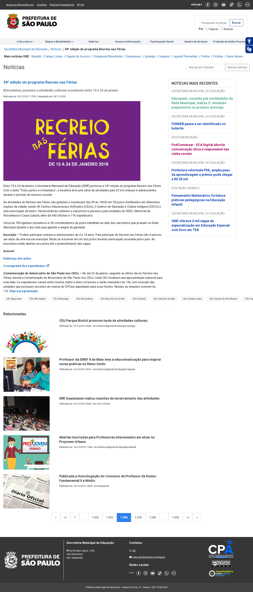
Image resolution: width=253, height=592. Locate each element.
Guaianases (133, 56)
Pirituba (218, 56)
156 (134, 550)
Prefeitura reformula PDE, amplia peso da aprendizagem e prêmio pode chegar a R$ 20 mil (202, 174)
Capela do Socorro (78, 56)
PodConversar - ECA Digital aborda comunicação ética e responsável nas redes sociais (200, 149)
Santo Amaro (235, 56)
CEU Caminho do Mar (164, 298)
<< (65, 517)
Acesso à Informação (127, 41)
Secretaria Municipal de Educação (26, 49)
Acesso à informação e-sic (20, 5)
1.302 (95, 517)
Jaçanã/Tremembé (185, 56)
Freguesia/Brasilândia (108, 56)
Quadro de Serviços (195, 41)
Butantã (36, 56)
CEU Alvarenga (61, 298)
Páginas (213, 29)
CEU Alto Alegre (37, 298)
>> (187, 517)
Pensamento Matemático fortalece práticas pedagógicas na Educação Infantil (198, 200)
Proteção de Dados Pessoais (230, 41)
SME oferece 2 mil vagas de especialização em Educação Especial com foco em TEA (201, 225)
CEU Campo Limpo (192, 298)
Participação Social (162, 41)
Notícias (228, 29)
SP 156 (80, 5)
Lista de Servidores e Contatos (148, 557)
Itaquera (164, 56)
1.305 (138, 517)
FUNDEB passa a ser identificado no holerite (199, 126)
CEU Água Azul (14, 298)
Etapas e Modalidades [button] (58, 41)
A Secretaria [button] (24, 41)
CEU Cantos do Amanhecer (223, 298)
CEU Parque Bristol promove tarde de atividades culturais (103, 320)
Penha (205, 56)
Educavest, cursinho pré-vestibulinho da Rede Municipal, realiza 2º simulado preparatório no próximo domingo (202, 103)
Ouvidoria (42, 5)
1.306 (152, 517)
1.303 (109, 517)
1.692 (175, 517)
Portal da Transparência (62, 5)
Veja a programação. (24, 291)
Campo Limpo (54, 56)
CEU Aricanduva (84, 298)
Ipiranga (150, 56)
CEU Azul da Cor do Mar (113, 298)
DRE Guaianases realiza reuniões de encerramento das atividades (109, 398)
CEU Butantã (139, 298)
